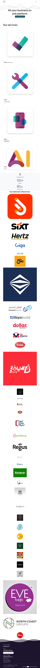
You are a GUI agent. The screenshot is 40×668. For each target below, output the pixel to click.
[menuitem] (4, 665)
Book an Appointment (20, 16)
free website (35, 666)
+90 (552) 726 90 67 (8, 650)
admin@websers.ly (8, 656)
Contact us (6, 646)
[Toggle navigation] (36, 2)
